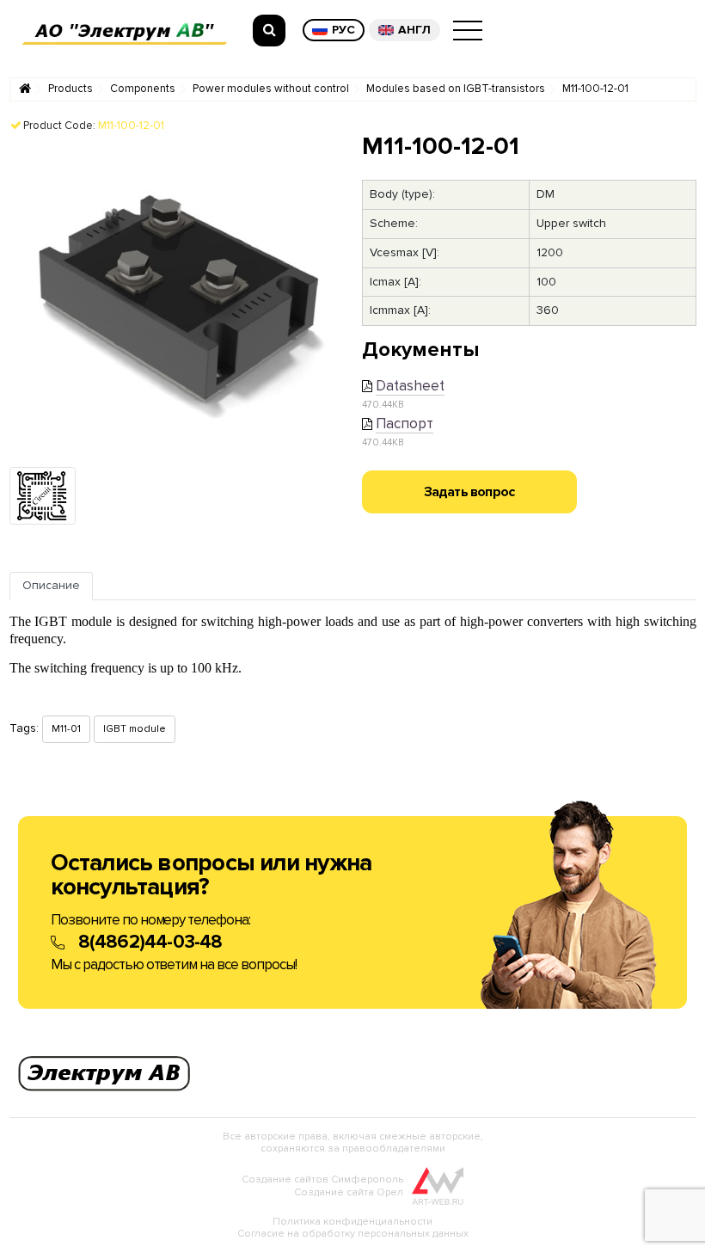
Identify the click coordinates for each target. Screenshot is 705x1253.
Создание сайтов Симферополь (322, 1179)
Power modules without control (271, 89)
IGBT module (134, 728)
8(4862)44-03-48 (150, 942)
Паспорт (404, 424)
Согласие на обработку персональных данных (353, 1233)
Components (142, 89)
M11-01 (66, 728)
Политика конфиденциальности (352, 1221)
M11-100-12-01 (595, 89)
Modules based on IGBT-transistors (455, 89)
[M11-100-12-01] (176, 299)
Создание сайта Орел (348, 1192)
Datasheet (410, 386)
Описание (51, 585)
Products (70, 89)
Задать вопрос (469, 492)
